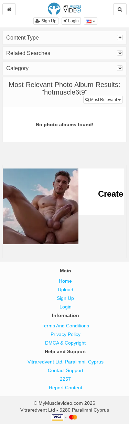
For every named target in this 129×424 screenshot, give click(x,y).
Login (73, 21)
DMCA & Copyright (65, 343)
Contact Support (65, 370)
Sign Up (48, 21)
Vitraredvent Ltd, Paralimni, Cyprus (66, 362)
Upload (65, 289)
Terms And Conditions (65, 325)
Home (65, 281)
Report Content (65, 387)
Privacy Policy (65, 334)
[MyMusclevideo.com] (64, 8)
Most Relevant (106, 99)
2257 (65, 379)
